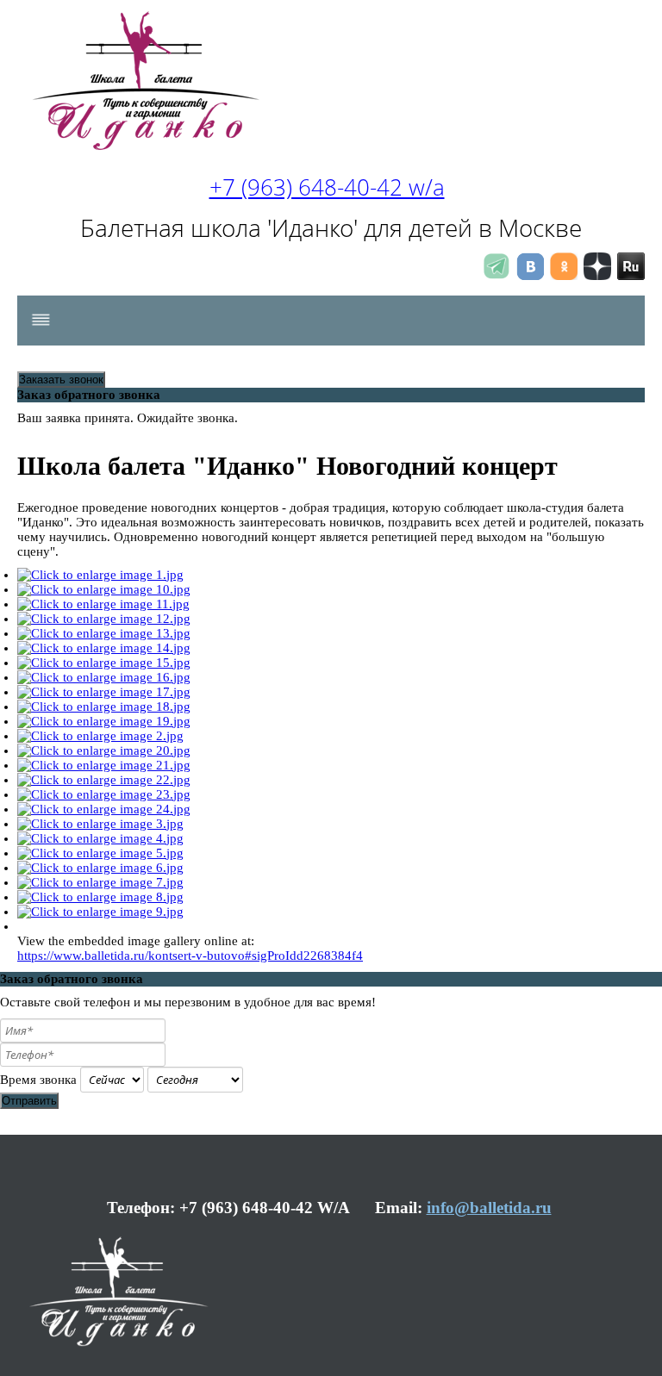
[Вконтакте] (530, 274)
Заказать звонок (61, 379)
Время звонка (38, 1079)
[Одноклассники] (564, 274)
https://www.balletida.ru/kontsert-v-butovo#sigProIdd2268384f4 (190, 955)
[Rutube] (631, 274)
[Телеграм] (496, 274)
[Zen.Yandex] (597, 274)
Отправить (29, 1100)
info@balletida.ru (489, 1208)
